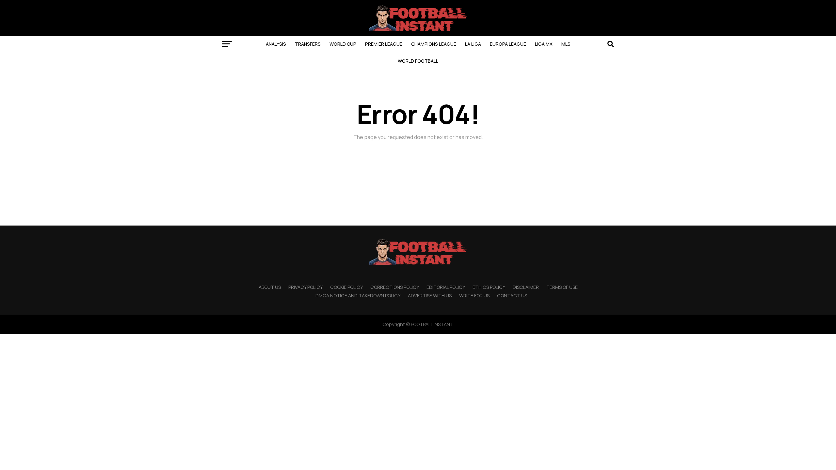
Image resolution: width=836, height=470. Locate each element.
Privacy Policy (305, 287)
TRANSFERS (308, 44)
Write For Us (474, 295)
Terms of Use (562, 287)
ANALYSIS (276, 44)
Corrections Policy (394, 287)
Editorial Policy (445, 287)
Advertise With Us (430, 295)
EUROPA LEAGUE (508, 44)
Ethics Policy (489, 287)
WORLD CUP (343, 44)
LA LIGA (473, 44)
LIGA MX (544, 44)
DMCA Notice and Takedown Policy (357, 295)
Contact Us (512, 295)
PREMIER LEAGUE (383, 44)
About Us (270, 287)
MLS (566, 44)
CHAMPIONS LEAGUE (433, 44)
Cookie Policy (346, 287)
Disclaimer (526, 287)
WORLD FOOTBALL (418, 61)
